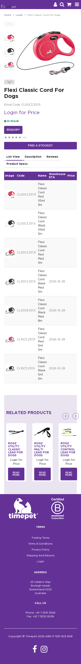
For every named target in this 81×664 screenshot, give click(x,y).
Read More (16, 474)
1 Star (6, 138)
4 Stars (16, 138)
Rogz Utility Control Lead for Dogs (68, 449)
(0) (24, 138)
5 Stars (20, 138)
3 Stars (13, 138)
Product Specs (17, 164)
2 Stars (9, 138)
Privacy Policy (40, 550)
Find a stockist (40, 145)
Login (40, 562)
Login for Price (22, 113)
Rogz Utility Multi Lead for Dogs (41, 449)
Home (7, 15)
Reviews (52, 157)
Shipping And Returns (40, 556)
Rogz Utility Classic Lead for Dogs (15, 449)
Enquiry (13, 130)
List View (13, 157)
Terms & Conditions (40, 544)
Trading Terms (40, 538)
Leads (19, 15)
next (9, 82)
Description (33, 157)
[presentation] (65, 416)
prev (9, 24)
